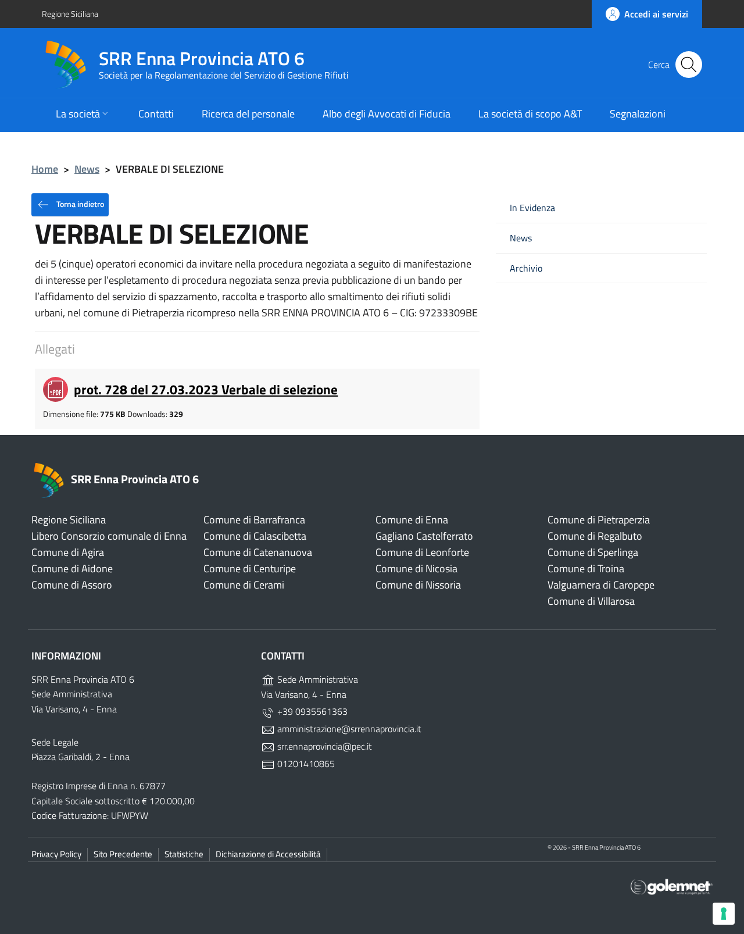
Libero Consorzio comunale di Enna (109, 536)
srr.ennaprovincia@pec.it (323, 746)
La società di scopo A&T (530, 114)
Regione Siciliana (70, 14)
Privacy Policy (56, 854)
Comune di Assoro (71, 585)
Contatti (156, 114)
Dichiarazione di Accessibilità (268, 854)
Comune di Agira (67, 552)
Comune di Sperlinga (593, 552)
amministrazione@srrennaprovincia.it (348, 729)
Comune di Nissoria (418, 585)
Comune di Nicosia (416, 568)
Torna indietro (79, 203)
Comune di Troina (586, 568)
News (86, 169)
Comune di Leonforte (422, 552)
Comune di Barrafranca (254, 519)
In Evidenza (532, 208)
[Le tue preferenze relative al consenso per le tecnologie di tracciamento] (724, 914)
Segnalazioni (638, 114)
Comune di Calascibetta (254, 536)
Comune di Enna (411, 519)
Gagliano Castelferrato (424, 536)
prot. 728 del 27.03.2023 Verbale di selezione (206, 389)
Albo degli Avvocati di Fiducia (386, 114)
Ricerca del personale (248, 114)
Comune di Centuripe (249, 568)
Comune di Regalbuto (595, 536)
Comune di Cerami (243, 585)
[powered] (672, 885)
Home (44, 169)
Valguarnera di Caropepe (601, 585)
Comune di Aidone (72, 568)
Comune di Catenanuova (257, 552)
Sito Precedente (123, 854)
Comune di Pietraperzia (599, 519)
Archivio (526, 268)
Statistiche (183, 854)
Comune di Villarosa (591, 601)
